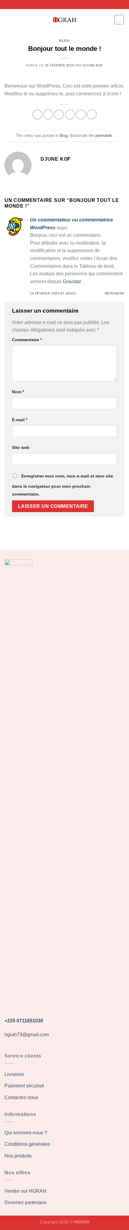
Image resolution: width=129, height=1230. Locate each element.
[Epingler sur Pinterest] (81, 114)
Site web (20, 447)
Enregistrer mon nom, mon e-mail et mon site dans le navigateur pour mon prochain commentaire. (62, 485)
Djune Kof (93, 65)
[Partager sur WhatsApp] (37, 114)
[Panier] (119, 19)
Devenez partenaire (25, 1202)
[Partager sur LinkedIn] (92, 114)
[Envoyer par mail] (70, 114)
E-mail (19, 419)
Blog (64, 40)
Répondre (114, 293)
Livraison (14, 1074)
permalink (103, 135)
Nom (18, 391)
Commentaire (27, 339)
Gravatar (72, 281)
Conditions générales (27, 1144)
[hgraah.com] (64, 19)
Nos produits (18, 1155)
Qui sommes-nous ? (25, 1132)
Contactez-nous (21, 1097)
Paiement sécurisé (24, 1085)
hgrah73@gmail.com (26, 1034)
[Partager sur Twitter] (59, 114)
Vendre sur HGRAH (25, 1191)
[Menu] (8, 19)
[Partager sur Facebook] (48, 114)
